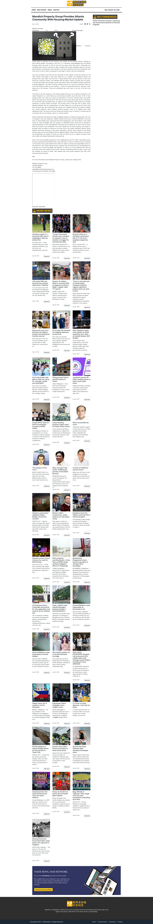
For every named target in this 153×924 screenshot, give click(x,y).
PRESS (50, 10)
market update (60, 94)
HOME (34, 10)
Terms (94, 922)
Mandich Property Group (82, 128)
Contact (120, 922)
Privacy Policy (102, 922)
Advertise (112, 922)
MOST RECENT (41, 10)
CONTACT (56, 10)
